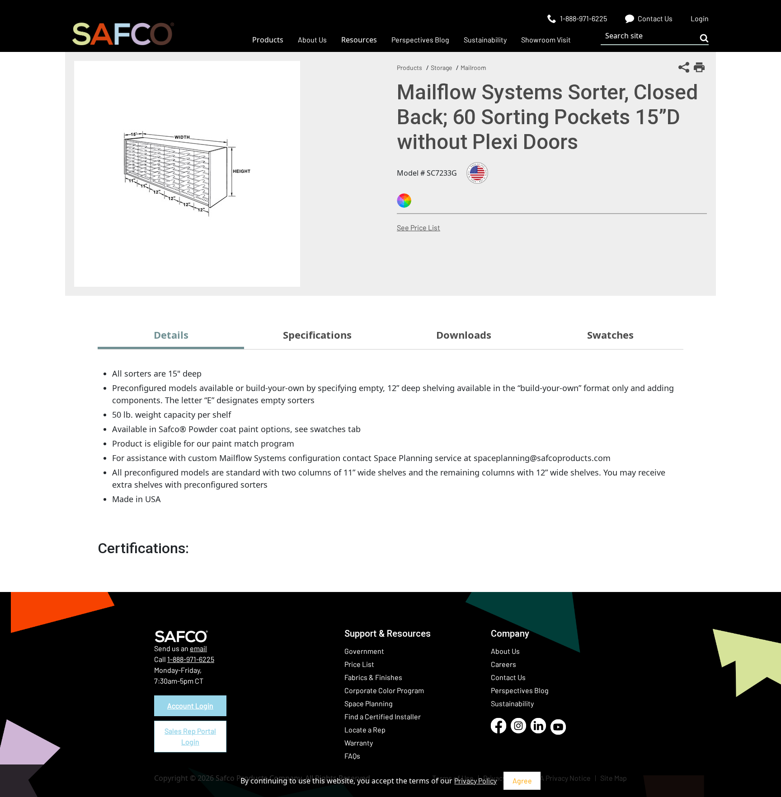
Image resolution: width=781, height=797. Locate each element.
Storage (441, 67)
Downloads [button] (463, 334)
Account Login (190, 705)
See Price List (418, 227)
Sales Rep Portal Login (190, 736)
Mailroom (473, 67)
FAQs (352, 755)
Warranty (358, 742)
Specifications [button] (317, 334)
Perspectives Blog (520, 690)
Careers (503, 664)
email (198, 648)
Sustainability (512, 703)
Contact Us (508, 677)
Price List (359, 664)
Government (364, 651)
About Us (505, 651)
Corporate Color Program (384, 690)
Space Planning (368, 703)
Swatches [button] (610, 334)
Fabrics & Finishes (373, 677)
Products (409, 67)
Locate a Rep (365, 729)
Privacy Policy (475, 780)
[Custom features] (404, 200)
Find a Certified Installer (382, 716)
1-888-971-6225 (190, 659)
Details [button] (171, 334)
